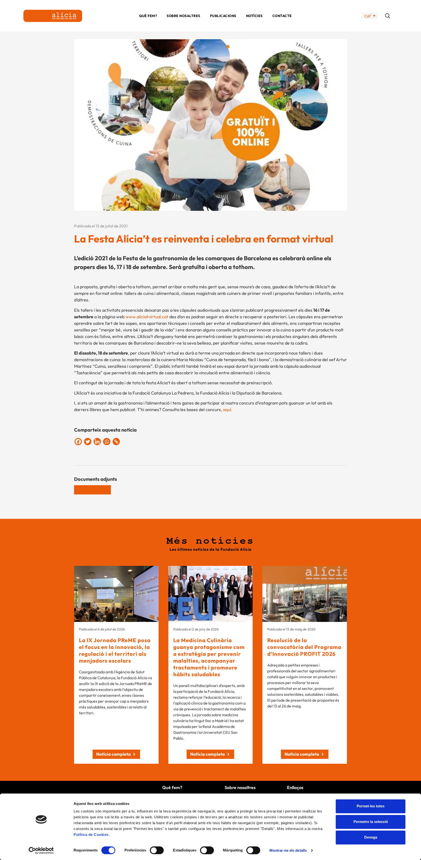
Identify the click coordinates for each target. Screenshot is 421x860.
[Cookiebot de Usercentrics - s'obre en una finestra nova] (41, 850)
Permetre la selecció (371, 822)
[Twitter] (87, 441)
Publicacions (223, 16)
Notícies (254, 16)
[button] (387, 15)
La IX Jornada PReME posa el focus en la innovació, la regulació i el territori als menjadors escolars (115, 650)
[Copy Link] (116, 441)
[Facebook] (78, 441)
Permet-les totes (370, 806)
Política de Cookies (91, 834)
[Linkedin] (97, 441)
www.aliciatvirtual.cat (146, 316)
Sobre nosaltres (183, 16)
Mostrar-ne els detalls (288, 850)
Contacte (282, 16)
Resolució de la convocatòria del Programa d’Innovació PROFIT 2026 (304, 647)
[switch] (157, 850)
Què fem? (148, 16)
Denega (370, 837)
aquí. (227, 409)
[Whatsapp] (106, 441)
